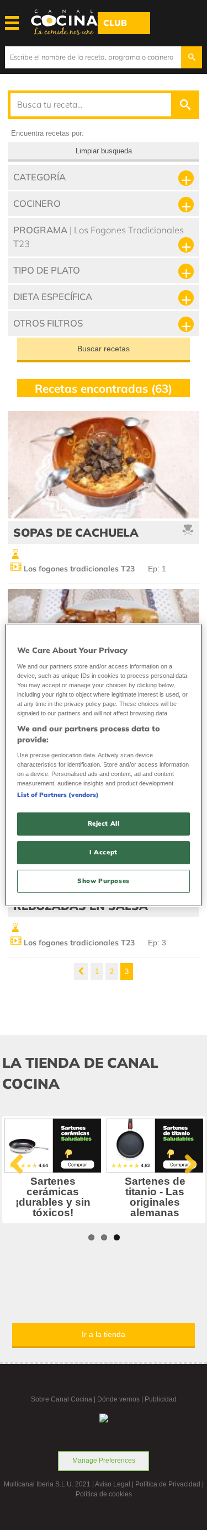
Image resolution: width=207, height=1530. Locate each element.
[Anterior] (81, 971)
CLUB (115, 23)
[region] (103, 765)
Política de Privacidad (167, 1484)
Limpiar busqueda (104, 151)
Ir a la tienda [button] (103, 1334)
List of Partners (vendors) (58, 795)
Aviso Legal (112, 1484)
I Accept (103, 852)
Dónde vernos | (121, 1399)
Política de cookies (104, 1494)
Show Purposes (103, 881)
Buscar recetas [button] (103, 348)
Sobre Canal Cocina (61, 1399)
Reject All (104, 823)
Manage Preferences (103, 1460)
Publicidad (161, 1399)
